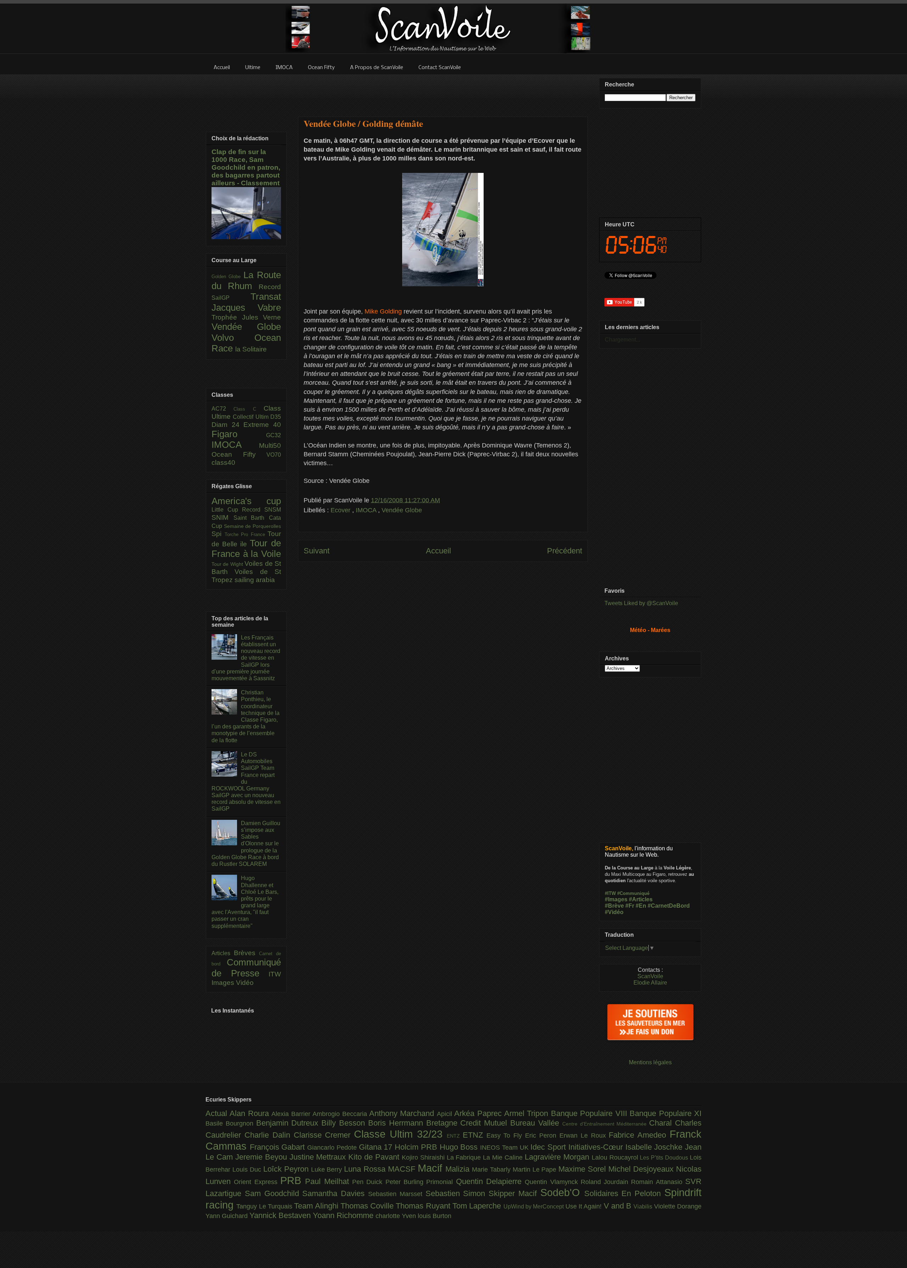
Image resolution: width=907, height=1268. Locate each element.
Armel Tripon (527, 1113)
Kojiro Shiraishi (424, 1157)
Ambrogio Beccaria (340, 1113)
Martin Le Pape (536, 1169)
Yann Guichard (227, 1215)
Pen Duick (368, 1181)
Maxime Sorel (583, 1169)
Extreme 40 (262, 424)
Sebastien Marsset (397, 1193)
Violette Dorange (678, 1206)
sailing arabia (255, 580)
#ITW (610, 893)
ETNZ (474, 1135)
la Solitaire (251, 349)
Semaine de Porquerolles (252, 526)
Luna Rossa (366, 1169)
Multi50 (270, 445)
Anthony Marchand (403, 1113)
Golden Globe (227, 276)
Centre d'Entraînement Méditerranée (605, 1124)
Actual (217, 1113)
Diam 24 (227, 424)
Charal (662, 1122)
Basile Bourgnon (230, 1123)
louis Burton (434, 1215)
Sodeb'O (562, 1192)
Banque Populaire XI (666, 1113)
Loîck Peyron (287, 1169)
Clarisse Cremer (324, 1135)
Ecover (341, 510)
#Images (616, 899)
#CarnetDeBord (669, 906)
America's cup (246, 501)
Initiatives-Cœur (596, 1147)
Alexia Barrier (291, 1113)
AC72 (222, 409)
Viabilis (643, 1206)
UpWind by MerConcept (534, 1206)
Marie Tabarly (492, 1169)
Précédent (564, 550)
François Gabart (278, 1147)
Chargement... (622, 340)
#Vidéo (614, 912)
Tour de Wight (228, 564)
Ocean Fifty (239, 454)
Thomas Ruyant (424, 1205)
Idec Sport (549, 1147)
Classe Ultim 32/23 (400, 1134)
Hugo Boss (460, 1147)
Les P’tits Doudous (665, 1157)
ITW (275, 974)
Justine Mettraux (319, 1157)
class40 (223, 462)
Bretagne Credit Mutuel (468, 1122)
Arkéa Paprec (479, 1113)
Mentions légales (650, 1062)
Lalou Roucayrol (616, 1157)
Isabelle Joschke (655, 1147)
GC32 (273, 435)
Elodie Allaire (650, 983)
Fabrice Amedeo (639, 1135)
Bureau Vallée (536, 1122)
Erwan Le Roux (584, 1135)
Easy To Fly (505, 1135)
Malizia (458, 1169)
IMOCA (367, 510)
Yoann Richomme (344, 1215)
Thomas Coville (368, 1205)
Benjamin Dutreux (289, 1122)
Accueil (438, 550)
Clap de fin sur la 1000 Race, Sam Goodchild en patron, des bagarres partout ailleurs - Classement (246, 167)
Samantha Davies (335, 1193)
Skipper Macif (514, 1193)
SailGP (231, 298)
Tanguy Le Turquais (265, 1206)
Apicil (445, 1113)
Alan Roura (250, 1113)
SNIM (222, 517)
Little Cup (227, 510)
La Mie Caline (504, 1157)
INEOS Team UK (505, 1147)
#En (641, 906)
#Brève (614, 906)
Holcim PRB (417, 1147)
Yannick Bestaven (281, 1215)
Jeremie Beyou (262, 1157)
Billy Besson (344, 1122)
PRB (292, 1180)
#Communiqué (633, 893)
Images (224, 982)
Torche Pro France (246, 534)
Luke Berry (327, 1169)
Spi (218, 533)
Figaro (239, 434)
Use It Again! (584, 1206)
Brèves (246, 953)
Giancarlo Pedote (333, 1147)
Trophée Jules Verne (246, 317)
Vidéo (245, 982)
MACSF (403, 1169)
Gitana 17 (377, 1147)
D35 (275, 417)
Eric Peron (542, 1135)
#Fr (629, 906)
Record (270, 287)
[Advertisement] (443, 91)
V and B (619, 1205)
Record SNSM (261, 510)
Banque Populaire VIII (590, 1113)
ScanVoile (650, 976)
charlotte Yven (397, 1215)
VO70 (273, 455)
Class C (248, 409)
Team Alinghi (317, 1205)
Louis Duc (247, 1169)
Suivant (316, 550)
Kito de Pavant (375, 1157)
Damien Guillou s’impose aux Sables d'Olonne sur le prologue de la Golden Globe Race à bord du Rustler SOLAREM (246, 843)
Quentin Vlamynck (553, 1181)
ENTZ (455, 1136)
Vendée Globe (402, 510)
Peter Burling (406, 1181)
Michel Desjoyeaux (642, 1169)
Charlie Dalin (269, 1135)
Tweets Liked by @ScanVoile (641, 603)
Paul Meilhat (328, 1181)
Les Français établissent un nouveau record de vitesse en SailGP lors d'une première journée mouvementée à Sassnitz (246, 658)
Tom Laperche (477, 1205)
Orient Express (257, 1181)
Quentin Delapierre (490, 1181)
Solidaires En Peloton (624, 1193)
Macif (431, 1168)
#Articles (641, 899)
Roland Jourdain (606, 1181)
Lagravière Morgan (558, 1157)
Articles (223, 953)
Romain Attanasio (658, 1181)
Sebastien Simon (457, 1193)
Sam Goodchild (274, 1193)
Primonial (441, 1181)
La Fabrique (465, 1157)
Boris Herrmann (397, 1122)
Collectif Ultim (251, 417)
